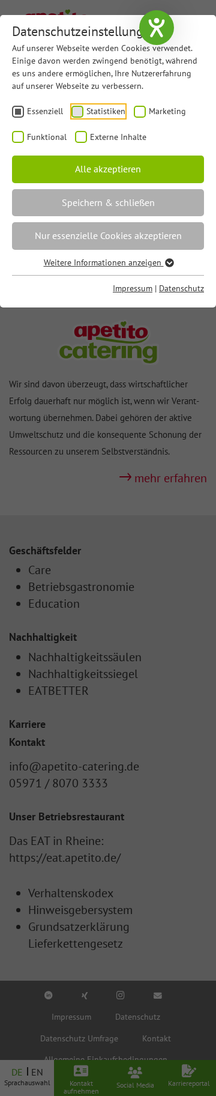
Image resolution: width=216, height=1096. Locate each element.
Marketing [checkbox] (167, 111)
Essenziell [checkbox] (45, 111)
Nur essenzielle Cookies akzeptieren (108, 235)
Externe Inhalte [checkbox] (118, 137)
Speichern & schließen (108, 202)
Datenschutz (181, 288)
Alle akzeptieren (108, 169)
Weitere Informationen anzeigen (104, 262)
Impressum (132, 288)
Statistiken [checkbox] (105, 111)
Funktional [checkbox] (47, 137)
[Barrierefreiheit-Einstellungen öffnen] (156, 27)
